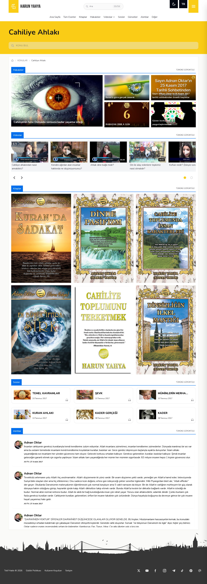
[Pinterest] (191, 570)
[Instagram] (164, 570)
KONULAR (22, 60)
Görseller (133, 17)
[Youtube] (147, 571)
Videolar (108, 17)
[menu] (193, 6)
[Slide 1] (185, 178)
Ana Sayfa (55, 17)
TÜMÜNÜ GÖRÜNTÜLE (185, 70)
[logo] (13, 6)
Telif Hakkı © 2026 (13, 570)
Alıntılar (145, 17)
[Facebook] (155, 571)
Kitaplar (83, 17)
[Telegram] (174, 571)
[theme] (174, 4)
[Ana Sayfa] (12, 60)
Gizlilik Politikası (33, 570)
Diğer (154, 17)
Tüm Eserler (69, 17)
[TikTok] (182, 571)
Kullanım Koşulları (53, 570)
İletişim (68, 570)
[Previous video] (14, 178)
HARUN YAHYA (30, 6)
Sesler (121, 17)
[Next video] (22, 178)
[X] (139, 570)
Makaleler (95, 17)
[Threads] (200, 571)
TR (183, 4)
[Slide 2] (192, 178)
